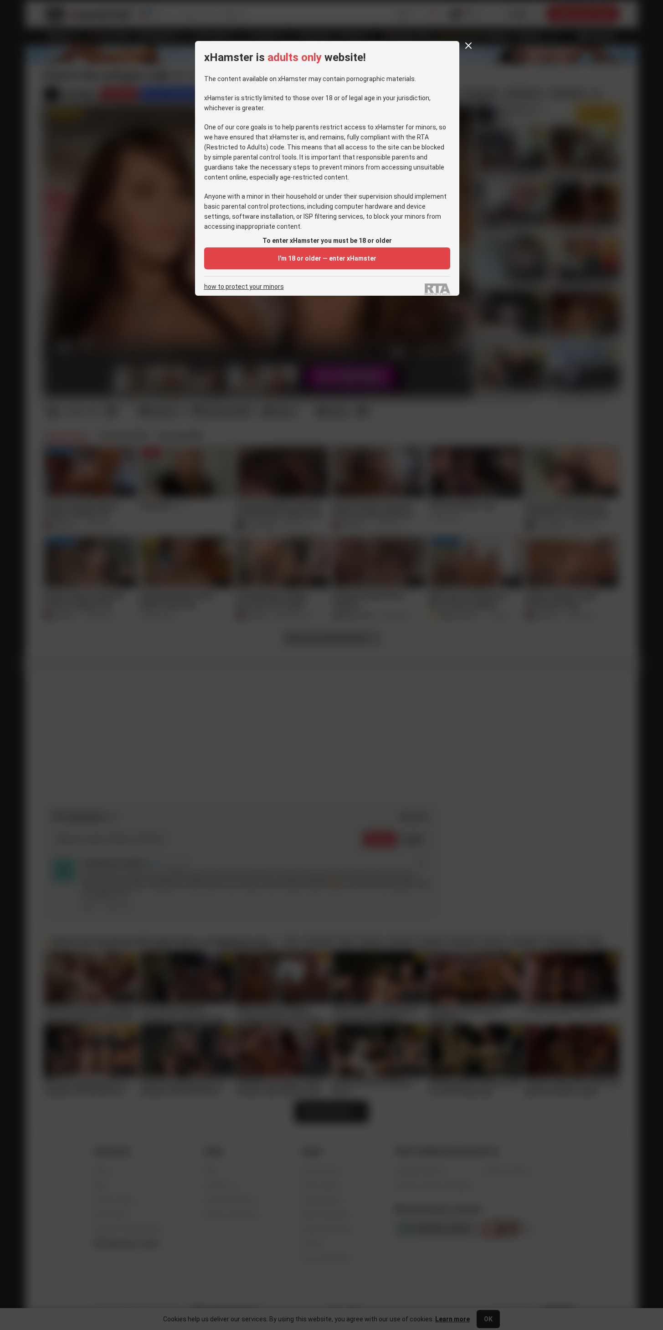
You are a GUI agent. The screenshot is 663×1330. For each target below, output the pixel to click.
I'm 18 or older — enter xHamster (327, 258)
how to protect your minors (244, 286)
